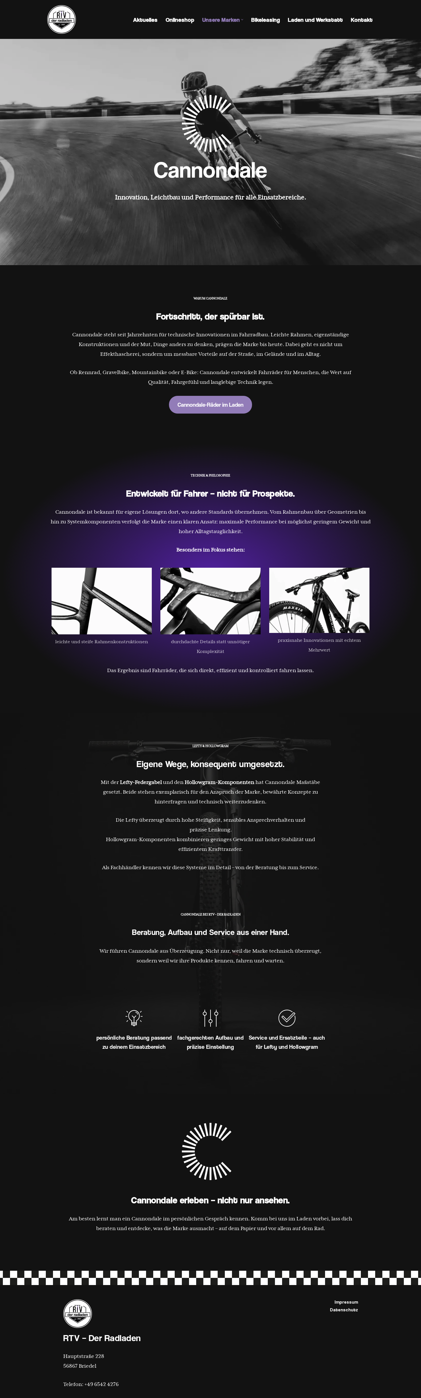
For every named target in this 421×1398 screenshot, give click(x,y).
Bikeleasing (265, 19)
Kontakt (362, 19)
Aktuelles (145, 19)
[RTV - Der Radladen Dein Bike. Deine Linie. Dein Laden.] (61, 19)
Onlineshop (180, 19)
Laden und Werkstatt (315, 19)
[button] (242, 20)
